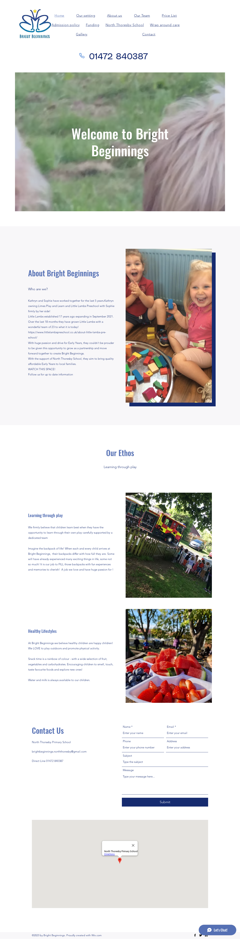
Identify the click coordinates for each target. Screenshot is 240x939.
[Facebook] (195, 935)
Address (172, 741)
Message (128, 770)
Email (170, 726)
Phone (127, 741)
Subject (127, 755)
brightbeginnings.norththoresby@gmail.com (59, 751)
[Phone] (82, 55)
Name (126, 726)
